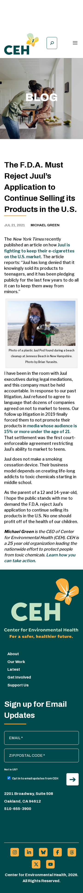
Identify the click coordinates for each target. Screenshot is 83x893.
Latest (13, 669)
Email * (12, 733)
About (13, 654)
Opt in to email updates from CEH (35, 778)
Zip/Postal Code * (21, 751)
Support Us (18, 685)
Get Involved (19, 677)
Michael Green (45, 225)
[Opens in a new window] (14, 852)
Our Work (16, 662)
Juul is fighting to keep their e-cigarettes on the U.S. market (39, 250)
